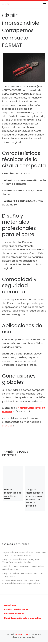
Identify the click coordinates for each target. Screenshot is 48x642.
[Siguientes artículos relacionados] (43, 459)
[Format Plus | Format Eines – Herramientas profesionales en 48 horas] (5, 4)
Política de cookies (14, 613)
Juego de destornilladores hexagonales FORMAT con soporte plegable (34, 497)
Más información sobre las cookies (22, 618)
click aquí (7, 425)
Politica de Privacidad (16, 609)
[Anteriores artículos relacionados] (36, 459)
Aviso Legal (10, 605)
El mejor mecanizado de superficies (12, 493)
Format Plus (21, 634)
